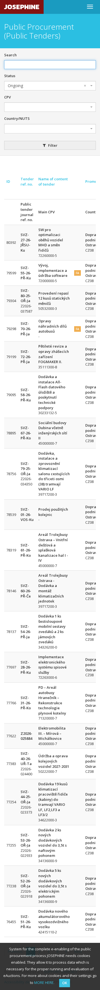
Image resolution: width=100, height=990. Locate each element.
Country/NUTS (17, 118)
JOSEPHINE (21, 7)
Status (9, 75)
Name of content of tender (53, 181)
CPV (7, 97)
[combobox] (50, 85)
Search (10, 54)
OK (64, 983)
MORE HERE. (44, 982)
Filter (52, 145)
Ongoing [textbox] (47, 85)
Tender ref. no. (27, 181)
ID (8, 181)
